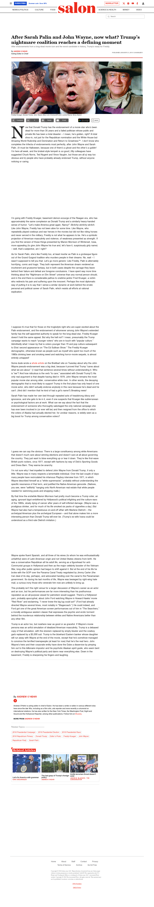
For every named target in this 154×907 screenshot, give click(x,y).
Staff (73, 862)
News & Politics (20, 10)
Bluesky (78, 714)
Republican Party (19, 740)
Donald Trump (41, 736)
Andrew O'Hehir (20, 51)
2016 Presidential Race (71, 732)
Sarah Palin (33, 740)
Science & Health (107, 10)
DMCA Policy (77, 887)
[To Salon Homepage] (77, 7)
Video (139, 10)
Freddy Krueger (69, 736)
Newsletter (112, 3)
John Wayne (83, 736)
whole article (38, 363)
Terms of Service (64, 865)
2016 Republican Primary (22, 736)
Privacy (95, 862)
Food (52, 10)
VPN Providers (77, 884)
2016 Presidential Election (48, 732)
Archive (79, 865)
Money (126, 10)
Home (53, 862)
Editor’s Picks (55, 736)
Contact (83, 862)
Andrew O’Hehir (27, 697)
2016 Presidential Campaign (23, 732)
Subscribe (20, 3)
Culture (39, 10)
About (63, 862)
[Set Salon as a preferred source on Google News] (84, 120)
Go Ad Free (92, 865)
